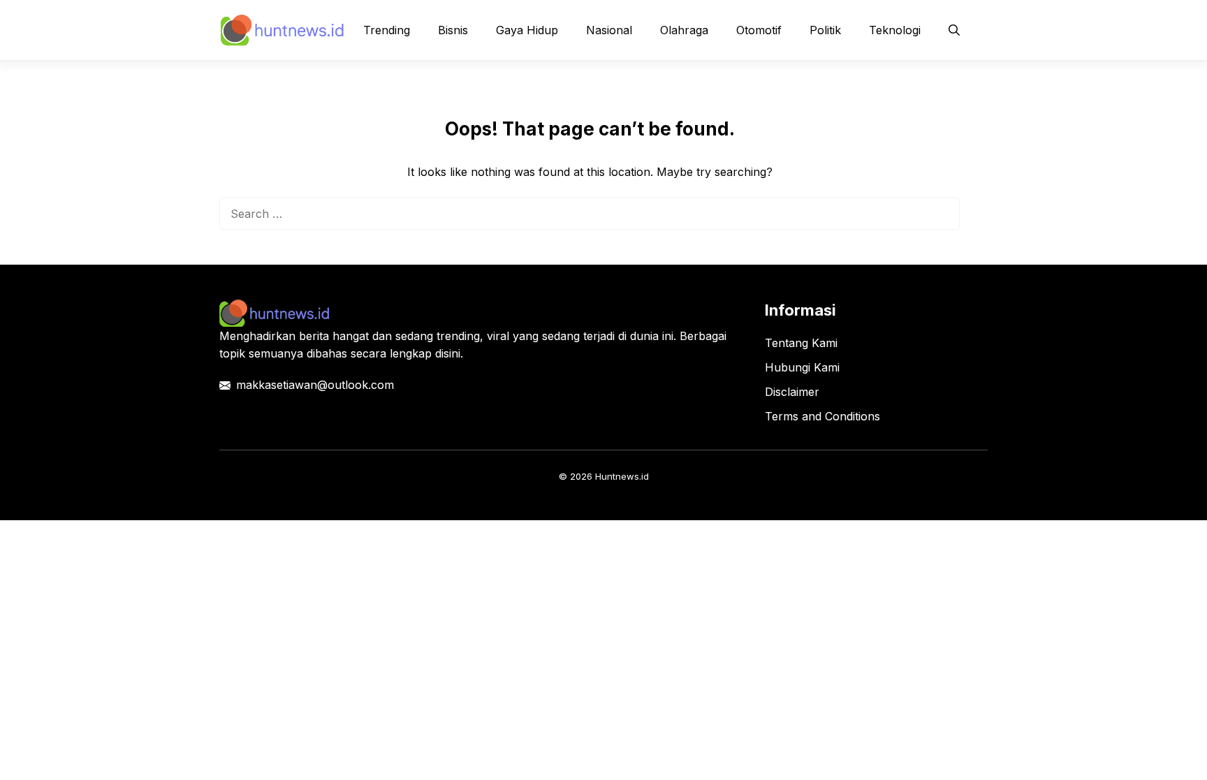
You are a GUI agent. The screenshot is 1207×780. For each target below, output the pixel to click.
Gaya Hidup (527, 30)
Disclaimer (792, 392)
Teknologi (895, 30)
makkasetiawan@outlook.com (315, 385)
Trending (386, 30)
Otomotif (759, 30)
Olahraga (684, 30)
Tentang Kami (801, 343)
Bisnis (453, 30)
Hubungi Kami (802, 367)
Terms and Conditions (822, 416)
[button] (954, 30)
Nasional (609, 30)
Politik (825, 30)
